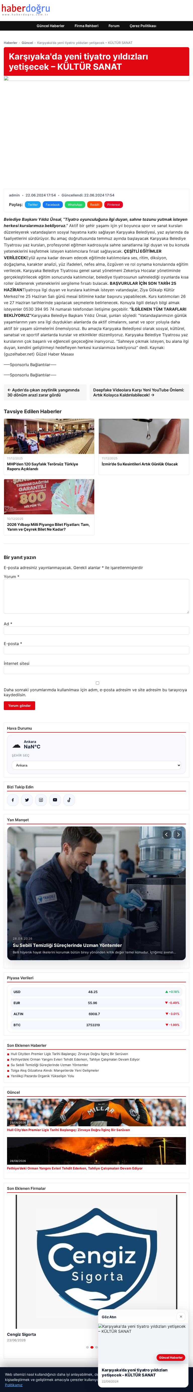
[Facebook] (13, 800)
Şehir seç (21, 755)
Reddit (94, 204)
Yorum (11, 576)
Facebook (53, 204)
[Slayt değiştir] (87, 1347)
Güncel (27, 43)
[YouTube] (55, 800)
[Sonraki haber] (177, 834)
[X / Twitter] (27, 800)
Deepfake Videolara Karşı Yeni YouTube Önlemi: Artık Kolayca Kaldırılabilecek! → (138, 392)
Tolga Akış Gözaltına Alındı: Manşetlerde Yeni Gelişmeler (55, 1070)
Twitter (33, 204)
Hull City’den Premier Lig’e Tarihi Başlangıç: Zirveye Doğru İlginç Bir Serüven (69, 1054)
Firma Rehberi (87, 26)
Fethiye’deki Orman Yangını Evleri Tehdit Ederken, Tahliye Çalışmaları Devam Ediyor (75, 1059)
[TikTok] (69, 800)
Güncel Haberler (51, 26)
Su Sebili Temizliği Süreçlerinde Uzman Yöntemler (49, 1065)
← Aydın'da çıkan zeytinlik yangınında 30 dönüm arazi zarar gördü (43, 392)
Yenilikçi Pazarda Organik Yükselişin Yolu (42, 1076)
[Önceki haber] (167, 834)
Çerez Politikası (143, 26)
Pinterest (113, 204)
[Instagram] (41, 800)
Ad (8, 623)
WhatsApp (75, 204)
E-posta (13, 643)
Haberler (10, 43)
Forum (114, 26)
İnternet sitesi (16, 663)
